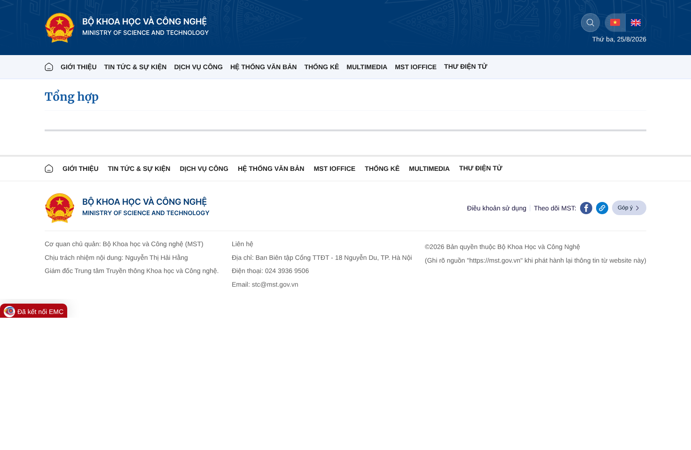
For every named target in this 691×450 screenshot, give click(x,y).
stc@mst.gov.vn (275, 284)
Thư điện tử (481, 168)
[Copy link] (602, 208)
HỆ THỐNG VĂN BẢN (263, 67)
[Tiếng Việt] (615, 23)
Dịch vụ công (198, 67)
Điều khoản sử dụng (496, 208)
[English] (635, 23)
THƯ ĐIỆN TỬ (465, 66)
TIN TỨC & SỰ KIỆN (135, 67)
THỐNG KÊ (321, 67)
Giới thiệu (79, 67)
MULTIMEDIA (366, 67)
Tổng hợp (72, 96)
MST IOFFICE (416, 67)
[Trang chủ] (49, 67)
